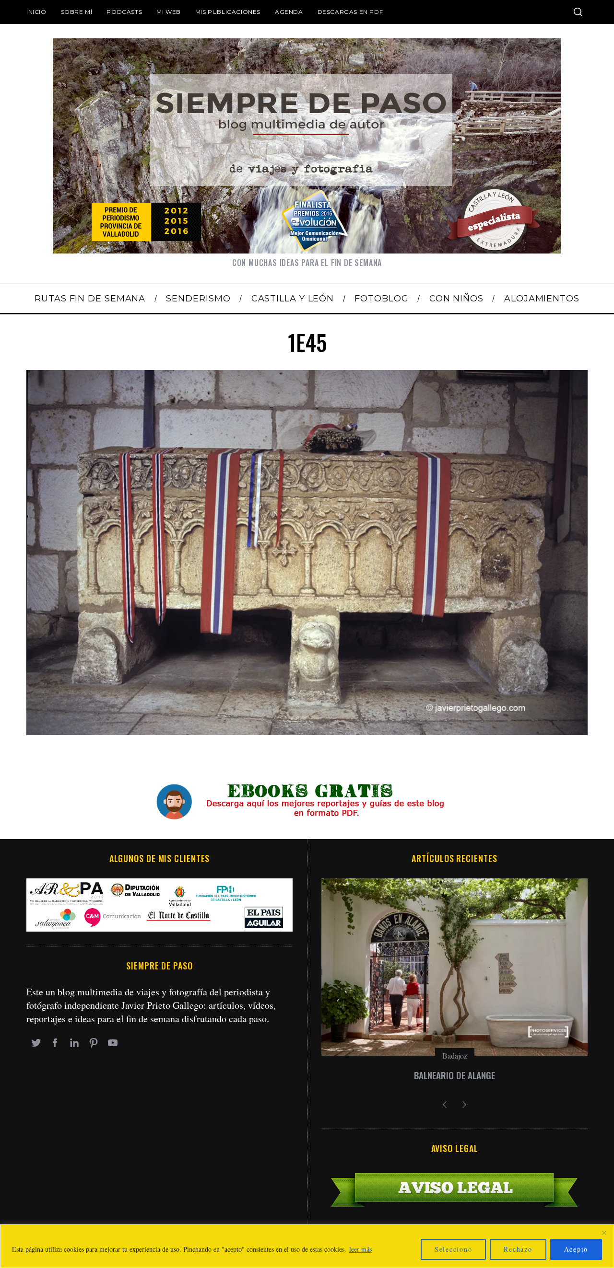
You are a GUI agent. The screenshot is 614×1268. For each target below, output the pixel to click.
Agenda (289, 11)
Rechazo (518, 1249)
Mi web (168, 11)
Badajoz (454, 1055)
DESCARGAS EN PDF (350, 11)
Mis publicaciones (227, 11)
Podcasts (124, 11)
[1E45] (307, 731)
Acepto (576, 1249)
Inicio (36, 11)
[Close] (604, 1232)
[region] (307, 1246)
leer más (360, 1249)
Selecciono (453, 1249)
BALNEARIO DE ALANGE (454, 1075)
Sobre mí (77, 11)
